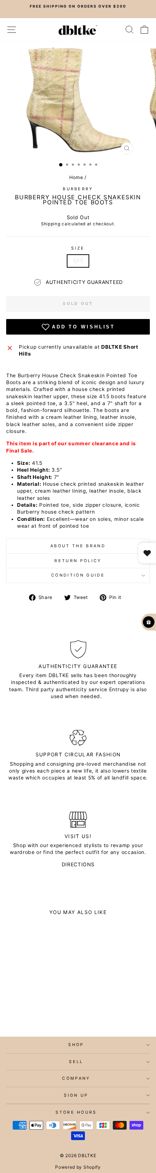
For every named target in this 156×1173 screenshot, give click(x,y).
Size (78, 248)
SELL (76, 1061)
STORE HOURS (76, 1112)
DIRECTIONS (78, 864)
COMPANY (76, 1078)
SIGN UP (76, 1095)
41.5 (78, 261)
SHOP (76, 1044)
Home (76, 177)
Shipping (51, 223)
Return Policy (77, 560)
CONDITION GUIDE (78, 575)
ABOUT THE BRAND (78, 545)
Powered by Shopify (77, 1167)
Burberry (78, 188)
